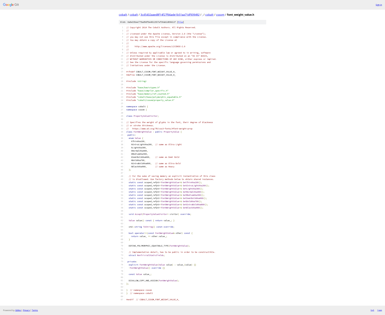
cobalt (123, 14)
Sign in (379, 4)
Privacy (26, 310)
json (379, 310)
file (180, 22)
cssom (220, 14)
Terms (35, 310)
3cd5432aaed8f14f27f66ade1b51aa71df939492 (170, 14)
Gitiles (18, 310)
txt (372, 310)
